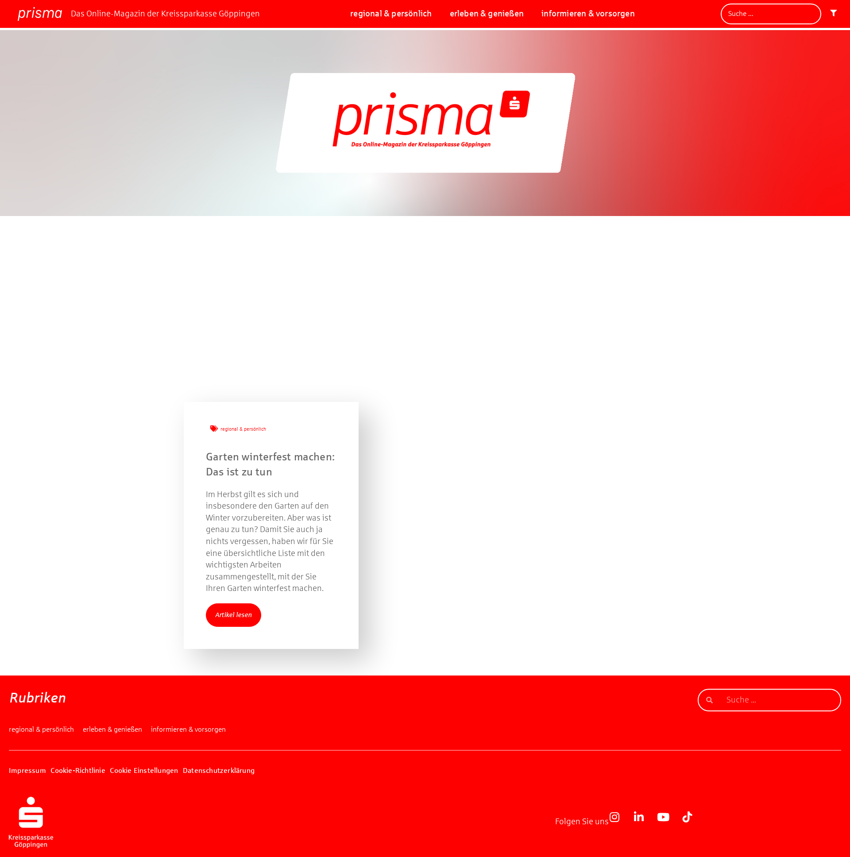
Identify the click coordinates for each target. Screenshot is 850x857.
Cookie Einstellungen (144, 770)
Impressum (27, 770)
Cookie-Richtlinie (77, 770)
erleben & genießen (487, 13)
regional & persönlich (391, 13)
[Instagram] (620, 822)
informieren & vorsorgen (588, 13)
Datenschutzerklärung (219, 770)
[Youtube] (668, 822)
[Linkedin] (644, 822)
